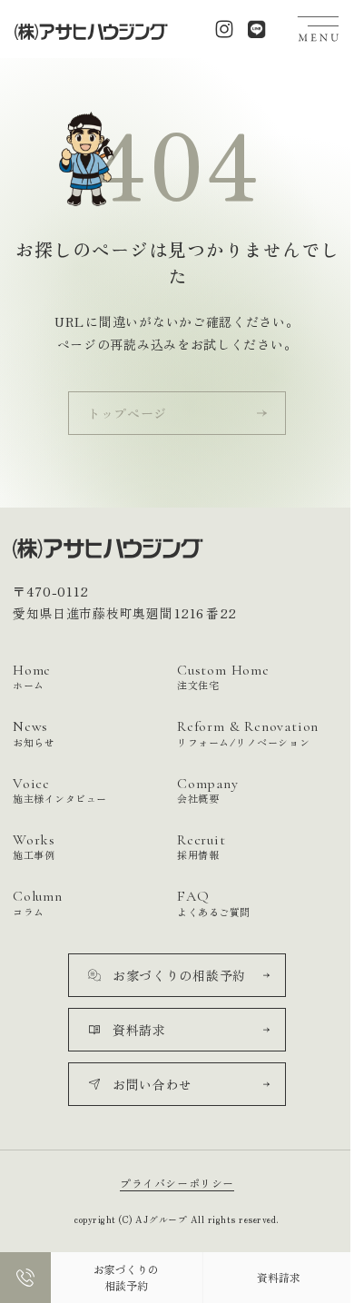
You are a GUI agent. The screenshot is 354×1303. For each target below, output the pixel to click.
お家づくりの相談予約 (126, 1277)
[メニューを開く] (318, 29)
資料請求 (278, 1277)
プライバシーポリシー (177, 1182)
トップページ (127, 413)
